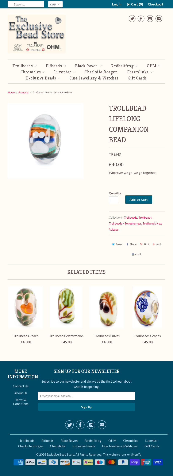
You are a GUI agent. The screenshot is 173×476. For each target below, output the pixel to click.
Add (158, 244)
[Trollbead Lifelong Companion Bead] (45, 141)
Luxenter (62, 72)
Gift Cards (137, 78)
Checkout (155, 4)
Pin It (146, 244)
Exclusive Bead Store (60, 454)
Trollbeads (22, 66)
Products (23, 92)
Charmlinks (137, 72)
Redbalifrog (122, 66)
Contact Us (20, 386)
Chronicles (30, 72)
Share (133, 244)
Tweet (119, 244)
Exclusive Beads (41, 78)
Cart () (136, 4)
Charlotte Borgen (101, 72)
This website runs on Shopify (122, 454)
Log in (117, 4)
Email (138, 254)
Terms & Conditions (20, 402)
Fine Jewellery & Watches (94, 78)
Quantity (115, 193)
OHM (151, 66)
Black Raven (86, 66)
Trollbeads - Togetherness (125, 223)
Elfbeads (54, 66)
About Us (20, 393)
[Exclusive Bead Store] (37, 35)
